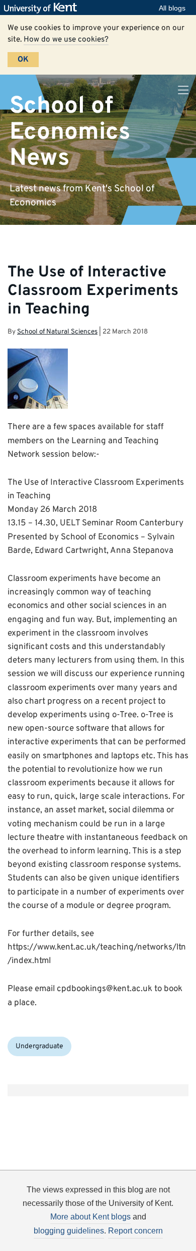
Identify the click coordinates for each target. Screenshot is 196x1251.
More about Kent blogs (90, 1216)
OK (23, 60)
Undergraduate (39, 1046)
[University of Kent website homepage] (43, 8)
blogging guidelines (69, 1230)
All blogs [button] (172, 8)
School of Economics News (70, 132)
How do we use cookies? (66, 40)
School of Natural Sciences (57, 332)
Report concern (135, 1230)
